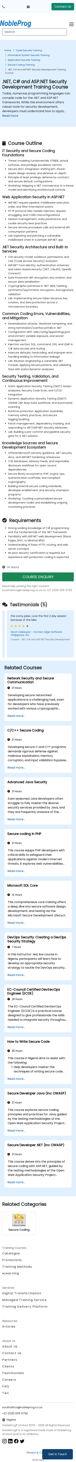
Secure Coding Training (21, 64)
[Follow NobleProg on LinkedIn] (10, 1441)
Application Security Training (24, 60)
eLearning (10, 1273)
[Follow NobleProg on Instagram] (4, 1441)
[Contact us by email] (28, 6)
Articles (9, 1326)
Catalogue (11, 1253)
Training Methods (17, 1267)
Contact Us (63, 6)
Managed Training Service (24, 1300)
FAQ (5, 1386)
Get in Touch (57, 1454)
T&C (5, 1393)
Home (7, 50)
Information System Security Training (29, 55)
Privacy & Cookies (38, 1452)
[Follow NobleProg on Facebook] (16, 1441)
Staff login (38, 1459)
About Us (10, 1346)
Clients (8, 1366)
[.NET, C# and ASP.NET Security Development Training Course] (19, 23)
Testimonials (13, 1373)
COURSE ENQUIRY (38, 576)
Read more (10, 116)
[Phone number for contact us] (3, 6)
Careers (9, 1380)
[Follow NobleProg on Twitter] (22, 1441)
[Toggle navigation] (71, 24)
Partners (9, 1360)
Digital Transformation (21, 1293)
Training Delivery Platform (25, 1306)
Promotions (12, 1260)
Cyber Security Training (29, 50)
